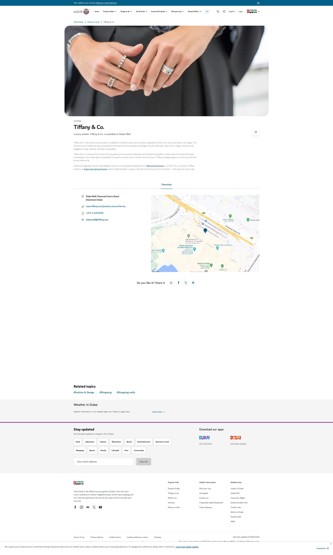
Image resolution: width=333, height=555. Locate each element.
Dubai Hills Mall (85, 349)
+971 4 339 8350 (94, 213)
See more (82, 373)
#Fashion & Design (84, 392)
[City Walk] (237, 325)
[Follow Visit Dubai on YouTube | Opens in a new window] (100, 507)
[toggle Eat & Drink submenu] (146, 11)
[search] (218, 11)
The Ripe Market (180, 349)
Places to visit (93, 22)
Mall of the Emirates (155, 166)
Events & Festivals (158, 11)
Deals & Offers (193, 11)
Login (241, 11)
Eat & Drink (140, 11)
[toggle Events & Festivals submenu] (166, 11)
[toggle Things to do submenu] (131, 11)
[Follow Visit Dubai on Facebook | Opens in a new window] (75, 507)
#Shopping (105, 392)
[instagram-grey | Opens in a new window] (81, 507)
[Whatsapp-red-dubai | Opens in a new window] (171, 283)
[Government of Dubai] (81, 11)
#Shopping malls (126, 392)
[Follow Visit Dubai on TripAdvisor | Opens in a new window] (87, 507)
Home (97, 11)
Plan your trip (176, 11)
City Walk (223, 349)
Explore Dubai (108, 11)
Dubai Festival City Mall (137, 349)
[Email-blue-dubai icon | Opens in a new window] (193, 283)
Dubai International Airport (95, 169)
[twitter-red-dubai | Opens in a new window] (186, 283)
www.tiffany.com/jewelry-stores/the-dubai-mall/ (107, 206)
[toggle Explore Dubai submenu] (115, 11)
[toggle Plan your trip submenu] (183, 11)
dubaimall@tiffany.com (97, 219)
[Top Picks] (224, 11)
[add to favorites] (255, 132)
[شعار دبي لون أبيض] (79, 483)
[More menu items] (207, 11)
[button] (323, 548)
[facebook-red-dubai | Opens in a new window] (178, 283)
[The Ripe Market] (190, 325)
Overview (166, 184)
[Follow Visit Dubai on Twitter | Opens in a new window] (94, 507)
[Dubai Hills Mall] (96, 325)
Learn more (157, 412)
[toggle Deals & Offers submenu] (200, 11)
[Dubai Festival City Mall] (143, 325)
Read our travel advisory (106, 3)
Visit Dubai (78, 22)
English (231, 11)
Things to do (125, 11)
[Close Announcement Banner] (258, 2)
